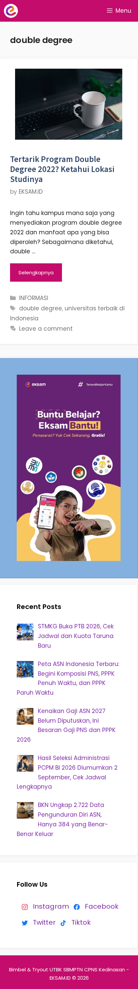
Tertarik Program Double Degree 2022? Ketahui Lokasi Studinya (62, 169)
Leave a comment (46, 329)
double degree (40, 308)
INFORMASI (33, 298)
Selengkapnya (36, 272)
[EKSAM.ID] (10, 11)
